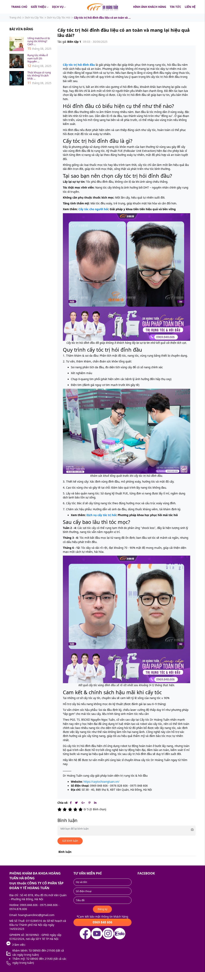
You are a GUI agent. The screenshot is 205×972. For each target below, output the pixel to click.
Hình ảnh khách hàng (149, 7)
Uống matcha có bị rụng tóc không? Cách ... (38, 41)
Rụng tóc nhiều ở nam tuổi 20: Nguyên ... (37, 58)
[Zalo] (19, 954)
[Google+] (83, 803)
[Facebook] (70, 803)
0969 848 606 (102, 922)
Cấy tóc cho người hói (93, 209)
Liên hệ (190, 7)
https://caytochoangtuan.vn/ (101, 781)
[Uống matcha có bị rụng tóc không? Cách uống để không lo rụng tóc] (16, 44)
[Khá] (70, 809)
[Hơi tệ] (65, 809)
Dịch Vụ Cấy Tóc (34, 17)
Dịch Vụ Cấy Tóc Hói (58, 17)
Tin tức (175, 7)
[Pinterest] (89, 803)
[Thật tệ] (60, 809)
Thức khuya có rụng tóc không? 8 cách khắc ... (39, 75)
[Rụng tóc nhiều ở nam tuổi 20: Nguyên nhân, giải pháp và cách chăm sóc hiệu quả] (16, 61)
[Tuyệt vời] (81, 809)
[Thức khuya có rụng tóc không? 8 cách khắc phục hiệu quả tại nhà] (16, 78)
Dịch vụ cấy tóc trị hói (101, 515)
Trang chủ (19, 7)
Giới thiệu (38, 7)
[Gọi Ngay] (19, 963)
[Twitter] (76, 803)
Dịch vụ (57, 7)
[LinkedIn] (95, 803)
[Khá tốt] (75, 809)
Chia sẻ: (62, 803)
